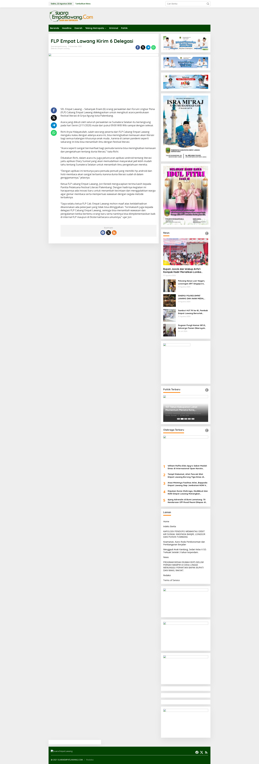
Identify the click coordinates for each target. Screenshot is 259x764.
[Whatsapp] (153, 47)
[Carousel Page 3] (185, 419)
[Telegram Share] (148, 47)
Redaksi (167, 575)
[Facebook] (102, 232)
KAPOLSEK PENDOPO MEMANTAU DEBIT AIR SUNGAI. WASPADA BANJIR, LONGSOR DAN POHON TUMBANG (184, 534)
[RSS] (114, 232)
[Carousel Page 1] (178, 419)
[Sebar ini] (137, 47)
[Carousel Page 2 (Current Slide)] (182, 419)
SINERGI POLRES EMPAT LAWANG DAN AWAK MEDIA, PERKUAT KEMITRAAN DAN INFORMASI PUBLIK (191, 297)
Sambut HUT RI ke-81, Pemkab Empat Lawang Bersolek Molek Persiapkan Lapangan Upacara (193, 311)
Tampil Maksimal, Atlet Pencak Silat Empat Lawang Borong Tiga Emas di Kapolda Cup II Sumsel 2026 (186, 475)
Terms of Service (171, 580)
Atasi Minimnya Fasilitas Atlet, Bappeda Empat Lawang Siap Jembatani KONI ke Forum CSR (187, 484)
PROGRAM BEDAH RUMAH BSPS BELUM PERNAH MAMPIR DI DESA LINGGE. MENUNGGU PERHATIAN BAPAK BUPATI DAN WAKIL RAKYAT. (183, 566)
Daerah (54, 48)
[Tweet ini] (143, 47)
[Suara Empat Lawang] (71, 16)
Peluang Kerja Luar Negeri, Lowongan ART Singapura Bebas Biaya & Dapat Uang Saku (191, 282)
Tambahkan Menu (83, 3)
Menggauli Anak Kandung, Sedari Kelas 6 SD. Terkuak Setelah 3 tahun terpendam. (185, 551)
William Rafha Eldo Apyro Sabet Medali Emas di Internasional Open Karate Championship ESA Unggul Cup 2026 (187, 467)
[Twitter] (108, 232)
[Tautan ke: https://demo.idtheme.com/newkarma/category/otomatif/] (207, 233)
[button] (207, 3)
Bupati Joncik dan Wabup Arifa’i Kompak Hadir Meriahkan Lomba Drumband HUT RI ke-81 (182, 270)
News (166, 557)
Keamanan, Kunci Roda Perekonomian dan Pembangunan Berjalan (184, 543)
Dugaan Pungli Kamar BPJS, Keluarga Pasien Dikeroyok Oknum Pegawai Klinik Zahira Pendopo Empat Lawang (192, 326)
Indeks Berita (169, 526)
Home (166, 521)
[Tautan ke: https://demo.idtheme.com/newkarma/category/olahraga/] (207, 430)
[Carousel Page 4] (189, 419)
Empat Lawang (64, 48)
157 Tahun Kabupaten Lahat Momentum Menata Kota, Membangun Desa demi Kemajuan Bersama (185, 408)
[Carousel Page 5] (192, 419)
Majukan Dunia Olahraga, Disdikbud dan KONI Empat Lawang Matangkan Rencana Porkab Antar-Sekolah (188, 492)
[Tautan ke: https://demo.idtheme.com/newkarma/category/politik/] (207, 390)
